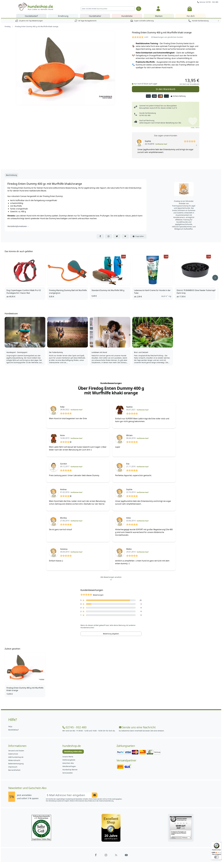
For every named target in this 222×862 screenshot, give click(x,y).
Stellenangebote (68, 760)
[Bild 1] (65, 68)
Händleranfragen (69, 766)
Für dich (191, 16)
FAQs (10, 726)
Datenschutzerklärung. (106, 801)
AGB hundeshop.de (15, 757)
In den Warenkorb (165, 89)
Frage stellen (139, 236)
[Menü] (220, 843)
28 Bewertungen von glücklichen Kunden (167, 37)
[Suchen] (138, 8)
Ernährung (63, 16)
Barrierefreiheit (14, 770)
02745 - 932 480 (76, 727)
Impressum (12, 767)
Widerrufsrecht (14, 760)
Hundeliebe (127, 16)
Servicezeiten (67, 773)
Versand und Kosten (16, 750)
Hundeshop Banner (70, 769)
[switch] (216, 857)
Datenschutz (13, 754)
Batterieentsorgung (16, 763)
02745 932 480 (144, 115)
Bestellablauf (13, 730)
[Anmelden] (158, 8)
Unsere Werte (67, 757)
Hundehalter (95, 16)
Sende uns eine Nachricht (139, 727)
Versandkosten (194, 84)
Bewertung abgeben (111, 634)
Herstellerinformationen (17, 226)
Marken (158, 16)
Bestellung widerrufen (73, 751)
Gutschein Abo (68, 763)
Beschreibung (11, 175)
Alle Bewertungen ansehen (111, 577)
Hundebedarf (31, 16)
